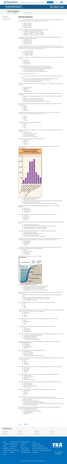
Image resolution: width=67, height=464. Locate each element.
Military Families (36, 444)
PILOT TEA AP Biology (14, 7)
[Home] (10, 2)
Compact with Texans (15, 442)
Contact (5, 446)
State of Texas (24, 448)
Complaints (12, 448)
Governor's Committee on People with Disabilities (41, 451)
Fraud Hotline (13, 446)
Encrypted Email (13, 444)
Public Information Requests (14, 451)
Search (49, 2)
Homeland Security (25, 452)
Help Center (6, 444)
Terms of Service (5, 453)
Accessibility (6, 448)
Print (22, 424)
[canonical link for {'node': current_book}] (51, 7)
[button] (62, 2)
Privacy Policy (6, 450)
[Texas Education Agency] (57, 445)
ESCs (22, 446)
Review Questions (7, 19)
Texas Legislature (25, 450)
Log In (57, 2)
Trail (33, 442)
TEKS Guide (23, 2)
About (31, 2)
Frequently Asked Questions (25, 443)
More (36, 2)
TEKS (28, 2)
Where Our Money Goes (38, 446)
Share (28, 424)
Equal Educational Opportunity (39, 448)
